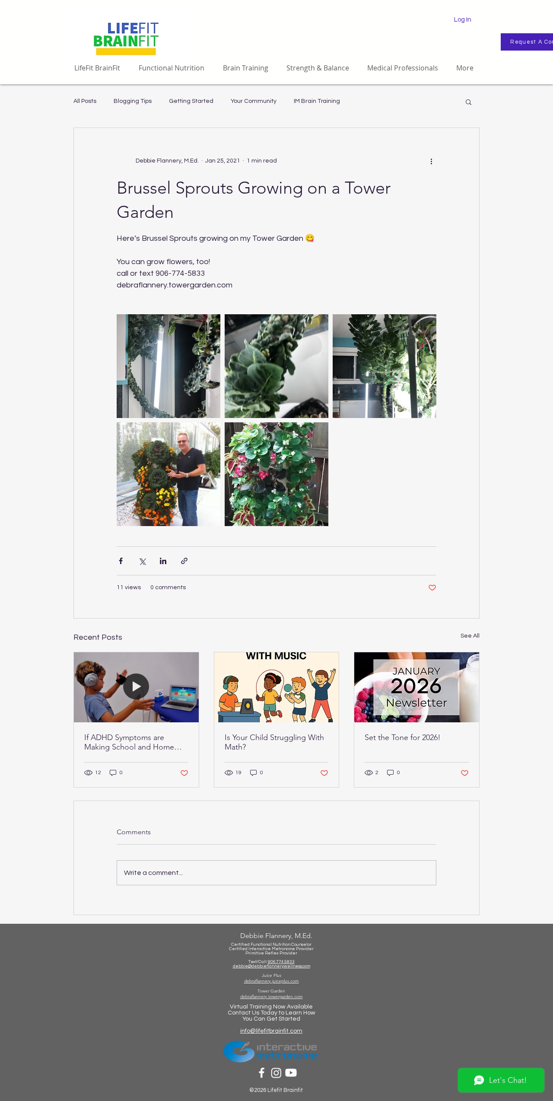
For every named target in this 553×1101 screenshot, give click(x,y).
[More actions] (431, 161)
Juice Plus (271, 975)
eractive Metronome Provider (284, 949)
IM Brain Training (317, 101)
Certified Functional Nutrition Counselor (271, 944)
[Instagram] (276, 1072)
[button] (468, 101)
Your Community (253, 101)
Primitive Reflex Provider (271, 953)
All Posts (84, 101)
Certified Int (241, 949)
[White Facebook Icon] (261, 1072)
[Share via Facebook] (121, 561)
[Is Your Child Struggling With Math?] (276, 687)
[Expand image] (168, 366)
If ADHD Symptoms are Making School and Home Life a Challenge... (129, 742)
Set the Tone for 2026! (403, 737)
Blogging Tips (133, 101)
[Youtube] (291, 1072)
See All (470, 636)
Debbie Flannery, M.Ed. (276, 936)
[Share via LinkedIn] (163, 561)
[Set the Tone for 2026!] (416, 687)
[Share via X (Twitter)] (142, 561)
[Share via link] (184, 561)
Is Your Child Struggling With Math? (274, 742)
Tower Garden (271, 991)
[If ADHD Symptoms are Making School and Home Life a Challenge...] (136, 687)
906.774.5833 (281, 962)
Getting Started (191, 101)
